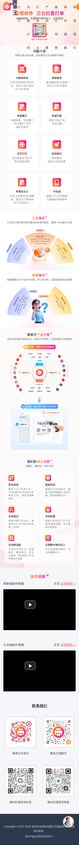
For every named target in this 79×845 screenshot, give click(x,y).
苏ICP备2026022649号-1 (39, 836)
